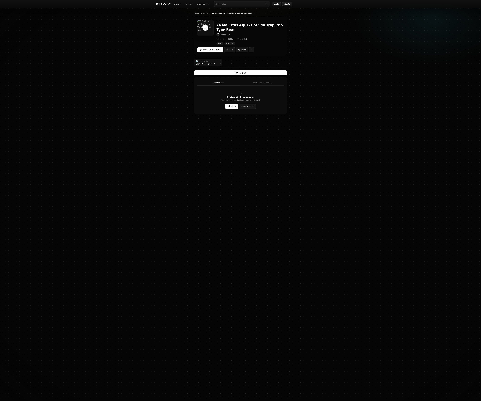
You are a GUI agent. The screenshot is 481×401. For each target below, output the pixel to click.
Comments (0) (218, 82)
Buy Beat (242, 73)
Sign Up (287, 4)
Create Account (247, 106)
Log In (276, 4)
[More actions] (251, 49)
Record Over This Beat (212, 50)
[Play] (205, 28)
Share (243, 50)
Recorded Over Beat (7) (262, 82)
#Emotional (230, 43)
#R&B (220, 43)
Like (231, 50)
